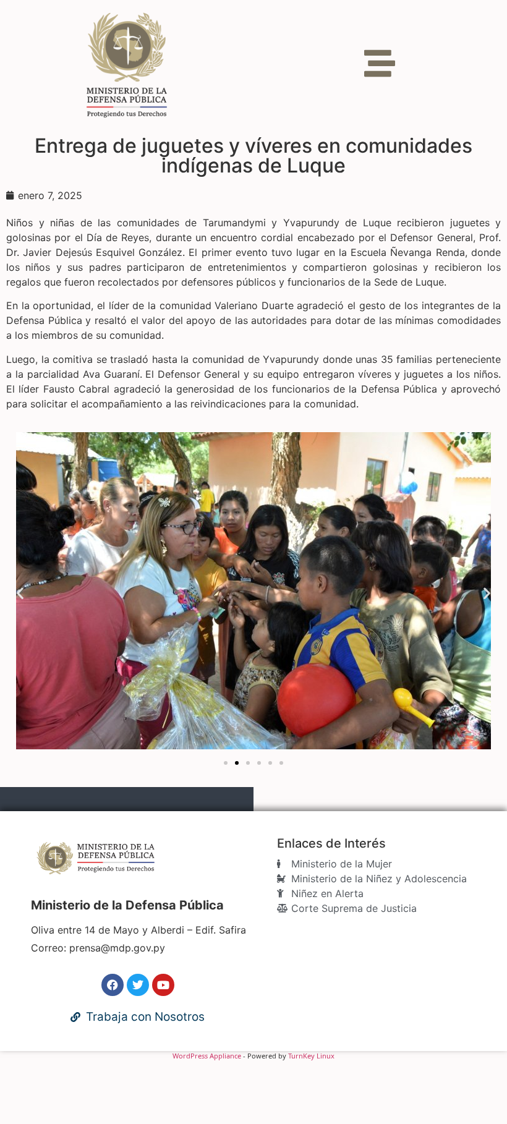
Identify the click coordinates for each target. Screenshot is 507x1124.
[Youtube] (163, 985)
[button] (20, 592)
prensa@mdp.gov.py (117, 948)
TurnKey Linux (311, 1055)
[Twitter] (138, 985)
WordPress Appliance (207, 1055)
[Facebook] (112, 985)
